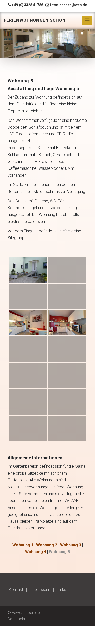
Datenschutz (18, 619)
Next (88, 42)
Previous (6, 42)
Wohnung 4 (35, 551)
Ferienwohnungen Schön (35, 20)
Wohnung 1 (22, 545)
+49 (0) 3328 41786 (27, 5)
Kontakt (16, 589)
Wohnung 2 (46, 545)
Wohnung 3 (70, 545)
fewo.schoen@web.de (68, 5)
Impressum (40, 589)
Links (61, 589)
